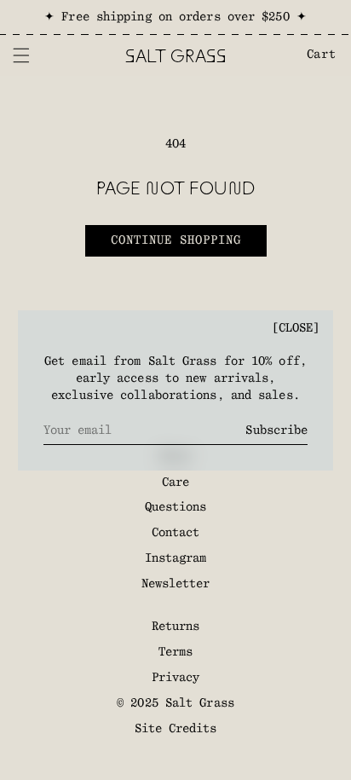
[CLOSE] (296, 328)
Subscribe (276, 430)
